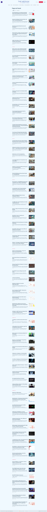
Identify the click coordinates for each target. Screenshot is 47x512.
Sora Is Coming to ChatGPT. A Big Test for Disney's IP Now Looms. (19, 291)
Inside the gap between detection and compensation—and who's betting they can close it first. (19, 143)
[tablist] (16, 10)
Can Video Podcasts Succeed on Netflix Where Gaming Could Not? (19, 405)
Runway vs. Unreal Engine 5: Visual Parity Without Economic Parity (19, 340)
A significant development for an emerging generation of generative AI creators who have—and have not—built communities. (19, 120)
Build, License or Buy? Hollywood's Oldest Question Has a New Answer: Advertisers (19, 49)
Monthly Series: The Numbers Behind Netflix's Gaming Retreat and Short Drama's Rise (20, 399)
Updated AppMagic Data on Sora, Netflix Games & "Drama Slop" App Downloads (19, 400)
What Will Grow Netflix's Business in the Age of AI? (19, 69)
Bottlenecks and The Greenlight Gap (18, 154)
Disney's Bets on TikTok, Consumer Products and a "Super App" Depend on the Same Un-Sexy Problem (20, 33)
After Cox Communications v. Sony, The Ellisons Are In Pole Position (19, 251)
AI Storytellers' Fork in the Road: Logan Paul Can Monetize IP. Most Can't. (19, 327)
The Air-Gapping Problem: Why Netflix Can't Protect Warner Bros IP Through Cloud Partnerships (19, 503)
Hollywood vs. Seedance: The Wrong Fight (19, 353)
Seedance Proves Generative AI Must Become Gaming (20, 347)
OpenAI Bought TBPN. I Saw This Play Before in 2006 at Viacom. (19, 236)
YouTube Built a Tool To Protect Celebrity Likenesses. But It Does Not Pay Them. (19, 189)
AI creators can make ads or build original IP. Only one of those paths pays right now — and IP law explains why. (19, 328)
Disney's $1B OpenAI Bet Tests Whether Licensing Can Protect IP (19, 496)
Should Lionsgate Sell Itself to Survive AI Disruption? (19, 26)
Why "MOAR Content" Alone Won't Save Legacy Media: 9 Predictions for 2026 (19, 469)
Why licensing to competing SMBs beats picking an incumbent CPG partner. (18, 169)
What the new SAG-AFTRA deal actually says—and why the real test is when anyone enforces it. (19, 149)
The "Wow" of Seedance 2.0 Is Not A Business (20, 359)
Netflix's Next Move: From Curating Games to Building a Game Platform (19, 41)
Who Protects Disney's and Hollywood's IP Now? (19, 258)
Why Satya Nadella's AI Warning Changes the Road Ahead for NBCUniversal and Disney (20, 78)
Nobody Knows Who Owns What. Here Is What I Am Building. (19, 297)
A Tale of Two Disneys (16, 277)
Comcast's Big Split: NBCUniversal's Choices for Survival (19, 83)
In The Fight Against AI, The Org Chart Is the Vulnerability (19, 160)
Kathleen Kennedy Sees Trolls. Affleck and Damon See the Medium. (19, 419)
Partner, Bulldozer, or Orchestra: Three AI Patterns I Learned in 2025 (19, 462)
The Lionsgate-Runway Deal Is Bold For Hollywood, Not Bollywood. (19, 112)
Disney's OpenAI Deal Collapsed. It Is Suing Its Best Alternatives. (20, 265)
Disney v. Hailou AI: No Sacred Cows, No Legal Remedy (20, 209)
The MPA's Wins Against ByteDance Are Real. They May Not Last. (19, 202)
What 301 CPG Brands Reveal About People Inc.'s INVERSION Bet (19, 174)
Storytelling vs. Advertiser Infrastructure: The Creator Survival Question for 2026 (20, 447)
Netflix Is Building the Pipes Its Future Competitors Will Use (18, 196)
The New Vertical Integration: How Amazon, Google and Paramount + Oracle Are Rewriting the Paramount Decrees (20, 125)
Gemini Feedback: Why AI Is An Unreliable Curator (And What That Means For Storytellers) (19, 433)
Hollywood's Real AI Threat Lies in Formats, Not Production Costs (19, 98)
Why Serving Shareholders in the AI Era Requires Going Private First (19, 454)
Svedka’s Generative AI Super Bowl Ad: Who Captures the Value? (19, 372)
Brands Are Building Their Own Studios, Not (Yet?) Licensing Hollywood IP (19, 20)
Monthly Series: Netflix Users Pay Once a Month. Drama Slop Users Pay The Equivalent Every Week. (20, 304)
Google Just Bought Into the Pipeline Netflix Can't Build (19, 91)
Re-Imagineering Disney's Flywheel (18, 378)
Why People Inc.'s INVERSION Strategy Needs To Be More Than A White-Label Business (20, 182)
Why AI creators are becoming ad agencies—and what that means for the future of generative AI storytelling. (19, 394)
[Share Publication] (38, 2)
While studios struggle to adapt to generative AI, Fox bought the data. (20, 106)
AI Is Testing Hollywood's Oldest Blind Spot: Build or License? (19, 56)
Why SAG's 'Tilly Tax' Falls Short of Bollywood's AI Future (18, 216)
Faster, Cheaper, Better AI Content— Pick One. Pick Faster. (20, 365)
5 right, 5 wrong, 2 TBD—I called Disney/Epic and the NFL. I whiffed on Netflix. (19, 476)
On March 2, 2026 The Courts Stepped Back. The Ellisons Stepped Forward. (19, 312)
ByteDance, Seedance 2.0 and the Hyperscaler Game (18, 284)
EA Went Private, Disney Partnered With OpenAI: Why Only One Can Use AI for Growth (20, 489)
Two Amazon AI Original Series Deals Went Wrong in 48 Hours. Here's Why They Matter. (19, 133)
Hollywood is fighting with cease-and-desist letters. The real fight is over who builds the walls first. (19, 349)
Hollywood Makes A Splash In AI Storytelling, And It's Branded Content (19, 385)
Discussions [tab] (18, 10)
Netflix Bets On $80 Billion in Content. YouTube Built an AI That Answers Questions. (20, 412)
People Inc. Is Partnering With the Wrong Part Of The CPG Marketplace (20, 167)
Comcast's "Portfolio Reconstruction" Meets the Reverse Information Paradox (19, 76)
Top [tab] (15, 10)
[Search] (36, 2)
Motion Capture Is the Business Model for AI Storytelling (19, 334)
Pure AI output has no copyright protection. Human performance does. (18, 335)
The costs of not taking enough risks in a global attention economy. (19, 113)
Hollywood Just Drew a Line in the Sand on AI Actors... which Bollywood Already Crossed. (19, 148)
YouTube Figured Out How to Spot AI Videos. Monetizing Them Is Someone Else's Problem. (20, 141)
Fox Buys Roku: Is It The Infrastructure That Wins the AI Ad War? (19, 105)
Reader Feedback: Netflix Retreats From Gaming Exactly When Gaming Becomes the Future (19, 481)
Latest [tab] (13, 10)
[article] (23, 15)
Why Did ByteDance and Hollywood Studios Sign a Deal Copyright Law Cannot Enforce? (19, 13)
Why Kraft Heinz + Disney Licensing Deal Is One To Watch (19, 63)
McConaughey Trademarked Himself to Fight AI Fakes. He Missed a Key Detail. (19, 426)
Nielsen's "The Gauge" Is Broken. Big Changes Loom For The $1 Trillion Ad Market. (20, 243)
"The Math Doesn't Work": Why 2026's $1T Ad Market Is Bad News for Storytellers (20, 440)
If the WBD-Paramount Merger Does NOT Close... (19, 271)
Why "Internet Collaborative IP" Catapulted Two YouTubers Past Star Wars (19, 118)
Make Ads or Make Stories (16, 392)
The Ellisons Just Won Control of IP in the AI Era (19, 320)
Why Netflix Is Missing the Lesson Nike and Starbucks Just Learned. (19, 229)
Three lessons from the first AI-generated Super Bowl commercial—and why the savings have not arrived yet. (19, 374)
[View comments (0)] (17, 17)
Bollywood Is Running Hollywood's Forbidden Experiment (20, 223)
